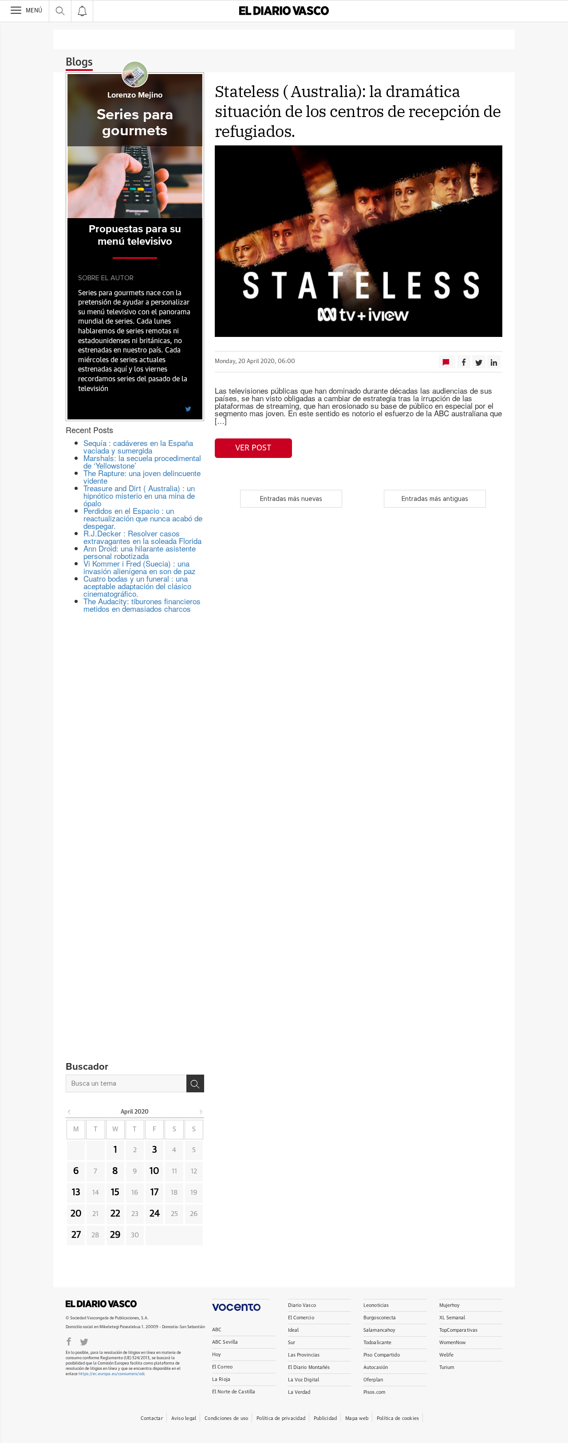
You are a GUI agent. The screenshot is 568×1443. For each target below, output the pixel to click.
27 (76, 1235)
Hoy (216, 1354)
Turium (446, 1367)
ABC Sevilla (225, 1342)
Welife (446, 1355)
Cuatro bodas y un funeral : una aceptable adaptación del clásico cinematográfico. (137, 586)
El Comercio (301, 1317)
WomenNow (452, 1342)
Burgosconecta (379, 1317)
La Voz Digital (304, 1379)
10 (154, 1171)
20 (76, 1213)
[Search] (195, 1083)
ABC (216, 1329)
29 (115, 1235)
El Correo (222, 1367)
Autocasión (375, 1367)
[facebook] (69, 1341)
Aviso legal (183, 1418)
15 (115, 1192)
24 (155, 1213)
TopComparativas (458, 1330)
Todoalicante (377, 1342)
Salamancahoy (379, 1330)
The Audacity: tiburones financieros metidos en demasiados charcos (142, 604)
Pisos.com (374, 1392)
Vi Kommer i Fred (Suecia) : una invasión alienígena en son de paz (139, 567)
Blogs (79, 62)
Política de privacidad (280, 1418)
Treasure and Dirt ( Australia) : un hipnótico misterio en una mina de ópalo (139, 495)
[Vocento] (240, 1305)
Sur (291, 1342)
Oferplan (373, 1379)
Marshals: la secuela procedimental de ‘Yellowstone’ (142, 461)
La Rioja (221, 1379)
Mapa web (356, 1418)
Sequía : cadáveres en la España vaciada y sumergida (138, 446)
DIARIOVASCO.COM (101, 1304)
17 (154, 1192)
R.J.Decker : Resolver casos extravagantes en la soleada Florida (142, 537)
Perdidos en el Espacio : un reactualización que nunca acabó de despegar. (142, 518)
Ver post (253, 448)
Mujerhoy (449, 1305)
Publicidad (325, 1418)
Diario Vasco (302, 1305)
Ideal (293, 1330)
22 (115, 1213)
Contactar (152, 1418)
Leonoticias (376, 1305)
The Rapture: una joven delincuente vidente (142, 476)
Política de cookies (398, 1418)
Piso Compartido (381, 1355)
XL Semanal (452, 1317)
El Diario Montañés (309, 1367)
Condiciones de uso (226, 1418)
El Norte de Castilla (233, 1391)
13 (76, 1192)
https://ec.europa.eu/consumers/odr (111, 1374)
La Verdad (299, 1392)
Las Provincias (304, 1355)
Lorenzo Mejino (134, 95)
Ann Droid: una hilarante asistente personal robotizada (139, 552)
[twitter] (188, 408)
